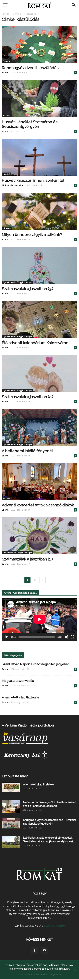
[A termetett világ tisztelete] (11, 787)
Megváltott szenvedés (18, 681)
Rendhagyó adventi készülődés (30, 67)
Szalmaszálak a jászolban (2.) (27, 396)
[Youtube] (44, 950)
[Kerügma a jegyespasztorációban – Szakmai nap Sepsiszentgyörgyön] (11, 823)
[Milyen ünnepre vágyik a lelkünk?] (39, 211)
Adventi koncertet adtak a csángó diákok (38, 505)
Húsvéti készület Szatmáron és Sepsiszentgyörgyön (30, 124)
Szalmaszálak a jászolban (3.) (27, 288)
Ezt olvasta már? (15, 776)
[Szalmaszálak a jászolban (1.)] (39, 535)
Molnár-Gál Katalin (12, 185)
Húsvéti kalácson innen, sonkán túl (33, 180)
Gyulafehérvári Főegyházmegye (17, 282)
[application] (39, 619)
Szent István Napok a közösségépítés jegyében (35, 664)
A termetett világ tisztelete (20, 697)
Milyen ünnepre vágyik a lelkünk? (32, 234)
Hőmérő (6, 174)
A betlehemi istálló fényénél (27, 450)
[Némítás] (66, 637)
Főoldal (6, 13)
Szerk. (5, 72)
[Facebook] (34, 950)
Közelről (6, 115)
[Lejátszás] (6, 637)
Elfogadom (39, 973)
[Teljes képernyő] (72, 637)
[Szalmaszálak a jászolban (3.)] (39, 265)
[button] (74, 5)
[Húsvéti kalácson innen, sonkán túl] (39, 157)
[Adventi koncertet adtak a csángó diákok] (39, 481)
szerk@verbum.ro (54, 925)
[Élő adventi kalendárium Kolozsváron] (39, 319)
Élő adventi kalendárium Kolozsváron (35, 342)
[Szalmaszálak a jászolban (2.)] (39, 373)
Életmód (6, 61)
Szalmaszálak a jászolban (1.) (27, 559)
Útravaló (7, 228)
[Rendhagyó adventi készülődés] (39, 44)
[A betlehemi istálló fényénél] (39, 427)
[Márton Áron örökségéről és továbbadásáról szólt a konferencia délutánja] (11, 806)
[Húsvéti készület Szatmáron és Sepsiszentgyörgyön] (39, 98)
